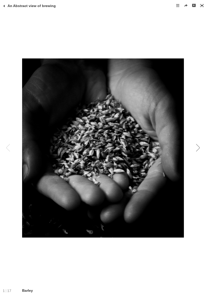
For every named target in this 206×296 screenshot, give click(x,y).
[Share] (186, 5)
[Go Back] (4, 6)
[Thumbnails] (178, 5)
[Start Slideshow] (194, 5)
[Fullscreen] (202, 5)
